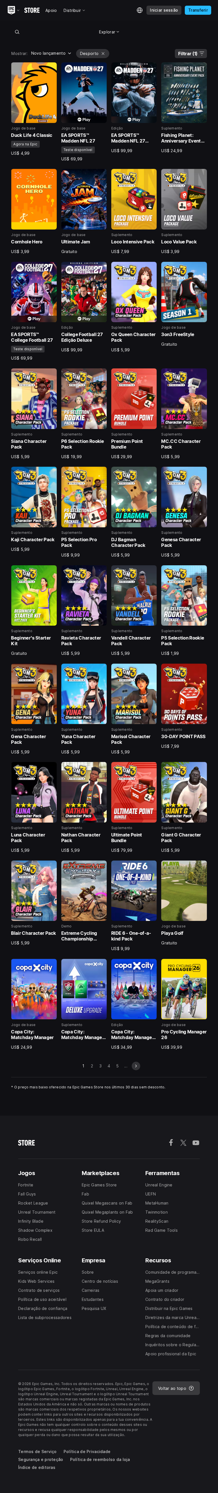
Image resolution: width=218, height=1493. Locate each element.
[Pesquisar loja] (17, 31)
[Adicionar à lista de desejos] (50, 68)
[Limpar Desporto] (103, 53)
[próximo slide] (136, 1066)
